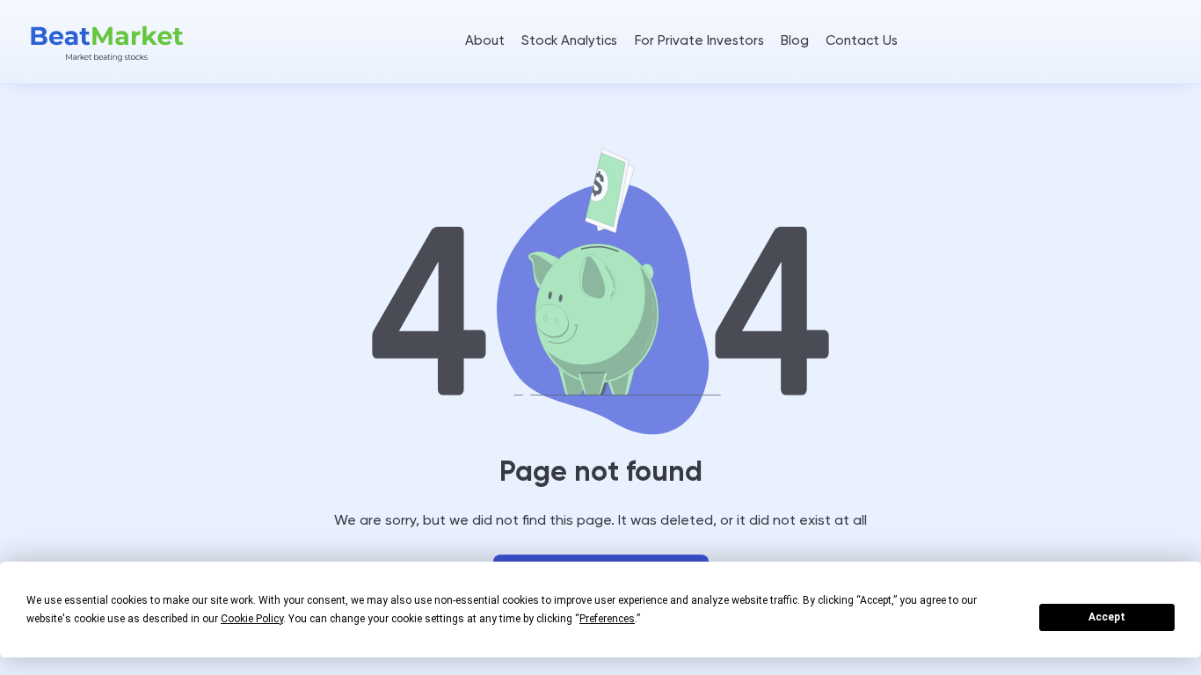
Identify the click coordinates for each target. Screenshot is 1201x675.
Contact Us (862, 40)
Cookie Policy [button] (252, 619)
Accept (1106, 617)
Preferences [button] (607, 619)
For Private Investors (699, 40)
